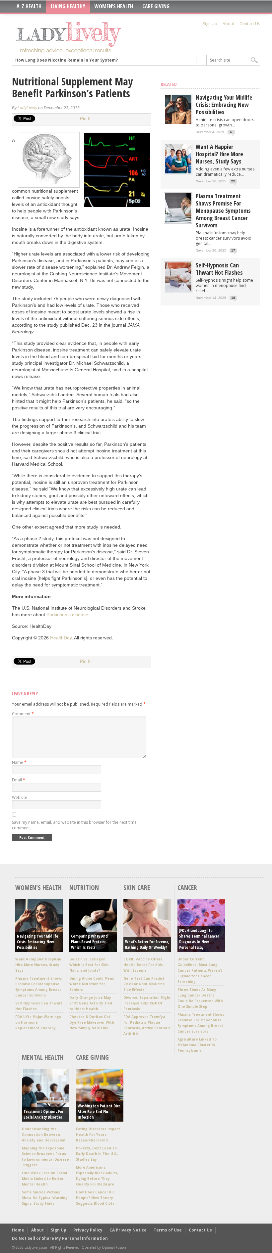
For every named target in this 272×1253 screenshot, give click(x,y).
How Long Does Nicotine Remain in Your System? (66, 60)
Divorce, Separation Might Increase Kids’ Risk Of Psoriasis (147, 1003)
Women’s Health (114, 6)
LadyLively (27, 108)
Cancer (187, 887)
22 (233, 181)
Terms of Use (168, 1230)
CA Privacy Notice (128, 1230)
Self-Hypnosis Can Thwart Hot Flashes (219, 268)
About (228, 23)
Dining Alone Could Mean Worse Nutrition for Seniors (91, 984)
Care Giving (156, 6)
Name (19, 762)
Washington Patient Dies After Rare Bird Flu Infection (99, 1111)
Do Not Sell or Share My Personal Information (60, 1238)
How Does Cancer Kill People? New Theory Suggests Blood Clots (95, 1198)
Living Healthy (68, 6)
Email (18, 780)
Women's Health (38, 887)
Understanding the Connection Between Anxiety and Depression (43, 1134)
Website (19, 797)
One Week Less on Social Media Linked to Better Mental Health (44, 1178)
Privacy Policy (87, 1230)
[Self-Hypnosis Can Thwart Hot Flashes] (178, 290)
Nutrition (84, 887)
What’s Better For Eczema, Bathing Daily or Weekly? (147, 944)
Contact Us (249, 23)
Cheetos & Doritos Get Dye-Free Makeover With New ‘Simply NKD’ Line (91, 1022)
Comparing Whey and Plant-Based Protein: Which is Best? (89, 941)
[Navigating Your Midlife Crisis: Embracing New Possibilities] (178, 122)
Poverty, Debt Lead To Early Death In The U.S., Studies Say (97, 1154)
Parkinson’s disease (67, 614)
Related (169, 84)
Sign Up (210, 23)
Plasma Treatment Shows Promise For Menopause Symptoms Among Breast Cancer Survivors (223, 210)
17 (233, 250)
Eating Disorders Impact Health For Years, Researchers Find (98, 1134)
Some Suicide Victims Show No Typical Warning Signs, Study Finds (45, 1198)
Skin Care (136, 887)
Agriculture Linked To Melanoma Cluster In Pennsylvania (197, 1045)
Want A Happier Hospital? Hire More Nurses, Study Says (219, 154)
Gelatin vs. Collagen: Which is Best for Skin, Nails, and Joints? (89, 965)
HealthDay (61, 637)
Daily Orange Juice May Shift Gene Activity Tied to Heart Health (90, 1003)
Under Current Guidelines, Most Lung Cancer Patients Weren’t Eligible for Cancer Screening (199, 970)
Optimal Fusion (114, 1247)
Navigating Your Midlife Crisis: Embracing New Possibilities (224, 105)
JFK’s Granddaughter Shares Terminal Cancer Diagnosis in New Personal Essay (199, 939)
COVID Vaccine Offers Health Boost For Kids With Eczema (143, 965)
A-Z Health (29, 6)
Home (18, 1230)
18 (233, 298)
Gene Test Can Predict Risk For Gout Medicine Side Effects (144, 984)
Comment (23, 714)
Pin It (85, 118)
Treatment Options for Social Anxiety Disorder (43, 1114)
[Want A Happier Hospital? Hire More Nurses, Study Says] (178, 172)
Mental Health (43, 1057)
